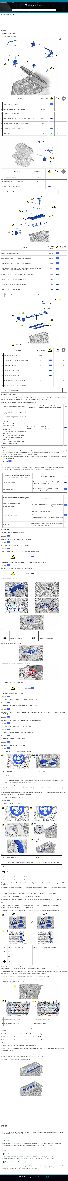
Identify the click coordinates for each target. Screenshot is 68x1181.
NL (48, 1177)
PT (46, 1177)
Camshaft (50, 15)
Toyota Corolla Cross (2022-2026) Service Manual (11, 15)
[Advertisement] (34, 23)
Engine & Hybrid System (28, 15)
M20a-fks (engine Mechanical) (41, 15)
